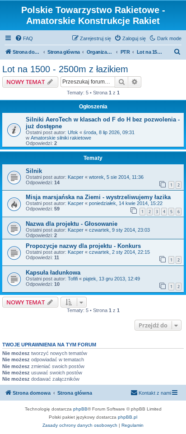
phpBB (80, 408)
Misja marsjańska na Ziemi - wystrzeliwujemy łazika (98, 197)
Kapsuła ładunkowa (53, 272)
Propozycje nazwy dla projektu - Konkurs (83, 246)
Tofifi (73, 278)
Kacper (76, 177)
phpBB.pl (127, 417)
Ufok (73, 132)
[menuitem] (24, 38)
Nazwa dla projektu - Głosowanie (71, 223)
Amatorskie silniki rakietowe (61, 137)
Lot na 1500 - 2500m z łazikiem (65, 69)
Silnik (34, 171)
